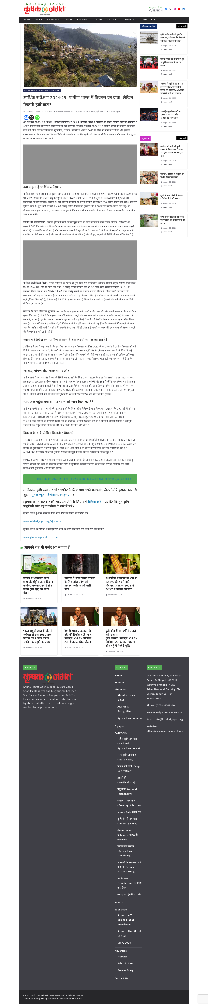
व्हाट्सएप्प (66, 495)
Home (27, 20)
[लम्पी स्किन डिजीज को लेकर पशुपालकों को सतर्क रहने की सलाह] (149, 225)
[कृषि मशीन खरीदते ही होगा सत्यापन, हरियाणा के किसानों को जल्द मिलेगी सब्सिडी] (149, 42)
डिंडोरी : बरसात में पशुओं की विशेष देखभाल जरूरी (172, 176)
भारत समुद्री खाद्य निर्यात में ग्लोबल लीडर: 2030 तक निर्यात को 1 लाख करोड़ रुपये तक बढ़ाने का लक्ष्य (37, 637)
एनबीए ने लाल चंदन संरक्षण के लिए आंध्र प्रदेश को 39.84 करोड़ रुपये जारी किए (80, 584)
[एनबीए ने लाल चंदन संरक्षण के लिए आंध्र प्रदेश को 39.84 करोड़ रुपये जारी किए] (80, 556)
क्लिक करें (94, 502)
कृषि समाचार (101, 111)
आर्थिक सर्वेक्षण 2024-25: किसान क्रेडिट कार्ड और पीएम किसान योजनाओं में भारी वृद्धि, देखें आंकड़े (84, 479)
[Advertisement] (80, 164)
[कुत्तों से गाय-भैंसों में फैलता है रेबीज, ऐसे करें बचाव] (149, 202)
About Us (52, 20)
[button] (58, 20)
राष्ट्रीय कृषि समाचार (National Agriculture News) (42, 90)
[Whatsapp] (37, 117)
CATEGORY (82, 20)
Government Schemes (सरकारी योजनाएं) (127, 835)
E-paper (69, 20)
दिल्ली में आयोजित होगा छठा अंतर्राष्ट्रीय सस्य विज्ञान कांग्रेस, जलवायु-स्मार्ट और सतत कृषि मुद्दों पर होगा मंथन (38, 585)
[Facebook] (26, 117)
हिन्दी (160, 7)
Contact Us (149, 20)
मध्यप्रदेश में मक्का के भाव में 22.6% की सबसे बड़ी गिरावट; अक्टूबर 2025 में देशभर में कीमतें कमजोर (121, 584)
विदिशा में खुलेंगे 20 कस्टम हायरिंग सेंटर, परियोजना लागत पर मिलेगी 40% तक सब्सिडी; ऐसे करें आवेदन (172, 88)
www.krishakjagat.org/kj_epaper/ (43, 521)
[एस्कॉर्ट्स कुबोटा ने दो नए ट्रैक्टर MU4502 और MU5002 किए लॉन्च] (149, 119)
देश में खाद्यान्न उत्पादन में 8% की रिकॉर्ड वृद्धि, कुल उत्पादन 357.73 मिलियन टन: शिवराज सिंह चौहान (78, 637)
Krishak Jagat (114, 111)
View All (182, 26)
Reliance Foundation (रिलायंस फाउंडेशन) (129, 883)
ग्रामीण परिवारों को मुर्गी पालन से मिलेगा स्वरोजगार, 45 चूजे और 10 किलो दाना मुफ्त (172, 151)
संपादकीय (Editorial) (129, 894)
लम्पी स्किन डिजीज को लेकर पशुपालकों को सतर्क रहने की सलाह (172, 220)
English (152, 7)
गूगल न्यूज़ (37, 495)
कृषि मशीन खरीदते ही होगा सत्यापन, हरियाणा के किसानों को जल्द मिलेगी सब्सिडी (172, 38)
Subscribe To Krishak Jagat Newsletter (125, 920)
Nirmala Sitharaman (86, 111)
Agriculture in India (129, 718)
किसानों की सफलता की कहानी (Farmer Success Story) (129, 867)
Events (98, 20)
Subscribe (112, 20)
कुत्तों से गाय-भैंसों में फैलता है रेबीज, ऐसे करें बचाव (171, 197)
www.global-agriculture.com (40, 537)
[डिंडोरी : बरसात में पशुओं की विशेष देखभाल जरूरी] (149, 181)
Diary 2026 (124, 943)
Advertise (130, 20)
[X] (31, 117)
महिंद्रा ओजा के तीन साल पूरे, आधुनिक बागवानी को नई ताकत (172, 62)
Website (122, 957)
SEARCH (39, 20)
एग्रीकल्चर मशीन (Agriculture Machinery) (125, 851)
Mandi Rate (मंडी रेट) (129, 812)
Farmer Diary (125, 970)
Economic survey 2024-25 (66, 111)
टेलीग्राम (52, 495)
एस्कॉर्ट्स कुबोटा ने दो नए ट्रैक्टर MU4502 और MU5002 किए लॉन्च (170, 115)
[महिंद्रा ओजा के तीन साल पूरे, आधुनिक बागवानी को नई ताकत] (149, 67)
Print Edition (125, 963)
